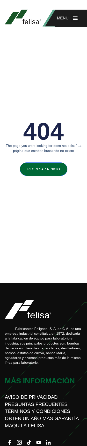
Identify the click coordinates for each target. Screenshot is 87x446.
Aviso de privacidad (31, 397)
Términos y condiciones (37, 411)
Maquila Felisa (24, 425)
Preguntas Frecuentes (36, 404)
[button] (75, 18)
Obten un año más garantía (42, 418)
